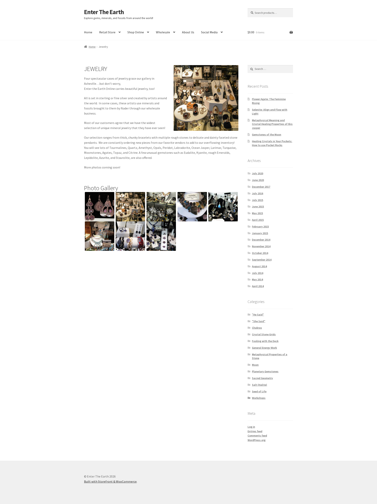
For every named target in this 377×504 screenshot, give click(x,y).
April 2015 (258, 220)
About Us (188, 32)
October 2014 (260, 253)
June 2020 (258, 180)
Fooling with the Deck (265, 341)
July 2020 (257, 173)
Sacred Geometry (262, 378)
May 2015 (257, 213)
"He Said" (258, 314)
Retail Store (107, 32)
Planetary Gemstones (265, 371)
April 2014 (258, 286)
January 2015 (260, 233)
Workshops (258, 398)
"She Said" (258, 321)
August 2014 (259, 266)
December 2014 (261, 239)
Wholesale (163, 32)
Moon (255, 365)
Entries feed (255, 431)
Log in (251, 426)
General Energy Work (264, 347)
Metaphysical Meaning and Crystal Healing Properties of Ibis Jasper (272, 124)
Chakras (257, 327)
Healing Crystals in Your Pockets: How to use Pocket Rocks (272, 143)
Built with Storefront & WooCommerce (110, 481)
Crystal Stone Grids (264, 334)
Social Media (209, 32)
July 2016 (257, 193)
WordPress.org (256, 440)
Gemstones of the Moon (266, 134)
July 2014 (257, 273)
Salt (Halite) (259, 385)
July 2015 (257, 200)
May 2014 (257, 279)
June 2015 (258, 206)
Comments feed (257, 435)
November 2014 (261, 246)
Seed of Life (259, 391)
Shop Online (135, 32)
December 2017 (261, 186)
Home (88, 32)
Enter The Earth (104, 12)
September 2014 (261, 259)
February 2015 (260, 226)
